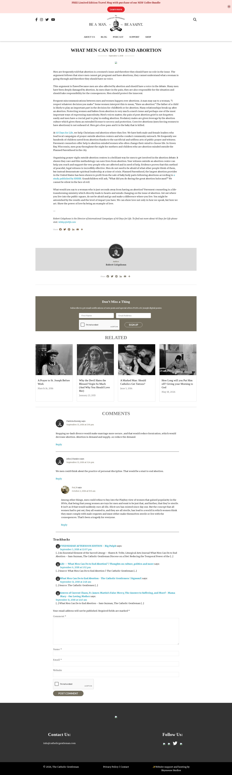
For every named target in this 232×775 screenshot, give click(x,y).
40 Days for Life (64, 132)
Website (57, 670)
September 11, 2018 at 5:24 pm (80, 462)
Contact (125, 766)
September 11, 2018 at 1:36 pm (80, 424)
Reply (59, 444)
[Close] (229, 6)
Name (57, 649)
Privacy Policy (110, 766)
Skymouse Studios (171, 770)
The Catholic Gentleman (116, 23)
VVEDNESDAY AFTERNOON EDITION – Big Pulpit (88, 546)
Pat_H (74, 487)
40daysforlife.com (67, 222)
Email (57, 659)
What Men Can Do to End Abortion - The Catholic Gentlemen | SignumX (101, 578)
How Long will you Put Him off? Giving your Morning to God (177, 384)
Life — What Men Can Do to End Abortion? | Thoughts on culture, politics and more (107, 564)
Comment (59, 616)
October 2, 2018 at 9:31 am (83, 491)
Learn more (116, 9)
